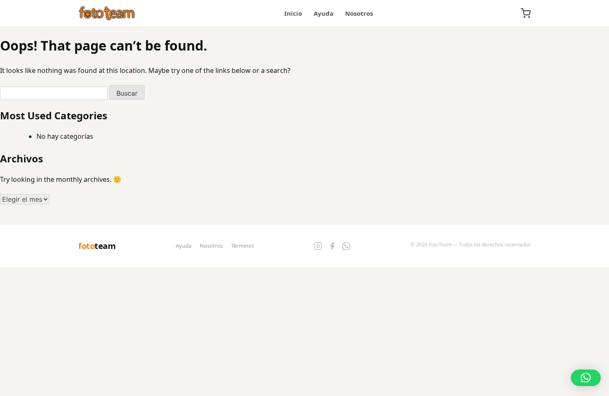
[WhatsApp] (346, 246)
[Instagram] (318, 246)
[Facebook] (332, 246)
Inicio (293, 13)
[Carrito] (526, 13)
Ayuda (324, 13)
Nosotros (359, 13)
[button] (586, 377)
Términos (242, 245)
